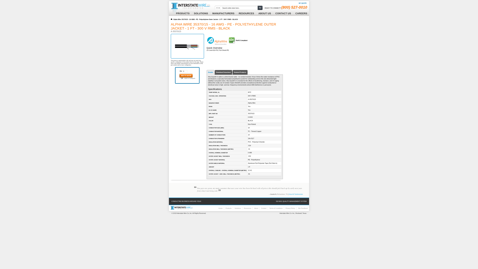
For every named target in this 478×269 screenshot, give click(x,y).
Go (260, 8)
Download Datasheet (223, 72)
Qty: (181, 71)
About (256, 208)
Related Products (240, 72)
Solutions (238, 208)
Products (229, 208)
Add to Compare (189, 78)
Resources (247, 208)
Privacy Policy (290, 208)
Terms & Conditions (276, 208)
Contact (263, 208)
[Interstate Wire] (182, 208)
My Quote (303, 3)
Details (210, 72)
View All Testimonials (296, 194)
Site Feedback (303, 208)
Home (171, 19)
